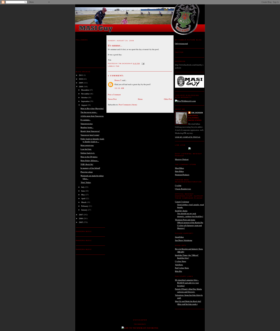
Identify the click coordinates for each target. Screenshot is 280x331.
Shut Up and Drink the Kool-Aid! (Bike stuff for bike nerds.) (188, 302)
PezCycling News (182, 268)
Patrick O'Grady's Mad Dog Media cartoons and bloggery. (188, 290)
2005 (81, 222)
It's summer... (85, 119)
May (83, 194)
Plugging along (86, 172)
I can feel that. (86, 149)
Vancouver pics (86, 123)
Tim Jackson (197, 112)
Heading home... (86, 127)
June (83, 190)
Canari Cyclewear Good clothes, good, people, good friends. (189, 204)
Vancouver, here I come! (89, 135)
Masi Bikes (179, 168)
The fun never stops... (88, 112)
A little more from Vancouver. (92, 116)
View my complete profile (187, 137)
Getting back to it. (87, 153)
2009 (81, 82)
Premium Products (182, 174)
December (85, 90)
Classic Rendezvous (183, 188)
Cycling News (180, 261)
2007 (81, 214)
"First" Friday (85, 182)
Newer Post (112, 99)
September (85, 101)
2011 (81, 75)
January (84, 209)
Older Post (168, 99)
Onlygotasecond (181, 43)
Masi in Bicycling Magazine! (92, 108)
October (84, 97)
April (83, 198)
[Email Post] (142, 63)
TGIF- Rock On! (86, 164)
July (83, 187)
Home (140, 99)
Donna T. (118, 80)
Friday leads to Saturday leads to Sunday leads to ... (92, 140)
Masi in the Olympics (88, 156)
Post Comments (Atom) (128, 104)
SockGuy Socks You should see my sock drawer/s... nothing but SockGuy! (189, 213)
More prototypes (87, 145)
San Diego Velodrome (183, 240)
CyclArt (178, 185)
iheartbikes (179, 237)
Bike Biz (178, 271)
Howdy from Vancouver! (90, 131)
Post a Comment (114, 94)
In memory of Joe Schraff (90, 168)
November (85, 93)
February (85, 206)
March (84, 202)
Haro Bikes (179, 171)
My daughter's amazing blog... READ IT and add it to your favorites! (187, 283)
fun (117, 66)
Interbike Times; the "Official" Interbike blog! (187, 256)
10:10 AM (119, 88)
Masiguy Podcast (182, 159)
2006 (81, 218)
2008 (81, 86)
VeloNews (179, 264)
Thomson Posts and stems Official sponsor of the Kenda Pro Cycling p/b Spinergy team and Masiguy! (189, 224)
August (84, 105)
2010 (81, 79)
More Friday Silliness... (89, 160)
